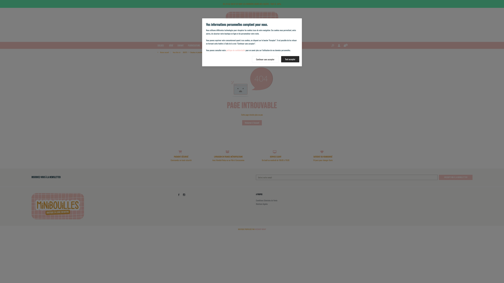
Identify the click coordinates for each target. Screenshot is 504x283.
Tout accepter (290, 59)
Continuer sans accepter (265, 59)
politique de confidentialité (235, 50)
